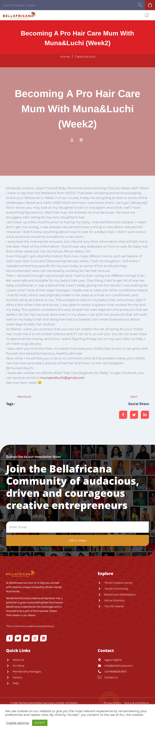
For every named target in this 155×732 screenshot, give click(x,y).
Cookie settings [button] (17, 723)
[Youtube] (26, 638)
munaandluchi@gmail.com (62, 378)
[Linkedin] (43, 638)
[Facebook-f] (9, 638)
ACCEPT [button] (40, 722)
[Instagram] (35, 638)
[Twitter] (18, 638)
